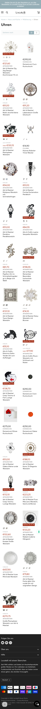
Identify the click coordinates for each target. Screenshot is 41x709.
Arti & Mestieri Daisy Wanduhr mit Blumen (30, 318)
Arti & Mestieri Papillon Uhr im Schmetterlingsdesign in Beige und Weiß (10, 276)
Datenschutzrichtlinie (8, 700)
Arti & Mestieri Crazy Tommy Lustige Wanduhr (9, 502)
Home (3, 19)
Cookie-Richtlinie (22, 700)
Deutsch (5, 680)
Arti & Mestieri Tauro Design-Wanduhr (8, 318)
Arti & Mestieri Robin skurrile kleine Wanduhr (10, 113)
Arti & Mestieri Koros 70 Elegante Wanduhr (30, 466)
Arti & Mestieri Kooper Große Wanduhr (8, 541)
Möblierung (27, 19)
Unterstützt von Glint (8, 702)
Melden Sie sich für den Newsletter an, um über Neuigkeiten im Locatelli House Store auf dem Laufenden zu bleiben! (20, 4)
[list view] (36, 32)
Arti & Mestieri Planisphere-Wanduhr (8, 152)
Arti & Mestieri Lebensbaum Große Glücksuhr (30, 113)
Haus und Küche (14, 19)
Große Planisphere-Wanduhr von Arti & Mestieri (10, 623)
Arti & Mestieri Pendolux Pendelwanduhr (9, 234)
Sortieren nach (8, 32)
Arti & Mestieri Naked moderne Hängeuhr (29, 537)
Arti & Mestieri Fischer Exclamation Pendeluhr (30, 192)
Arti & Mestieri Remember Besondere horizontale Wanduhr (28, 276)
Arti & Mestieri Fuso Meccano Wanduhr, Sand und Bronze (30, 502)
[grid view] (31, 32)
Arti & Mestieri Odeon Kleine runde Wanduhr (10, 466)
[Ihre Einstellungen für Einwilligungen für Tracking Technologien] (39, 532)
